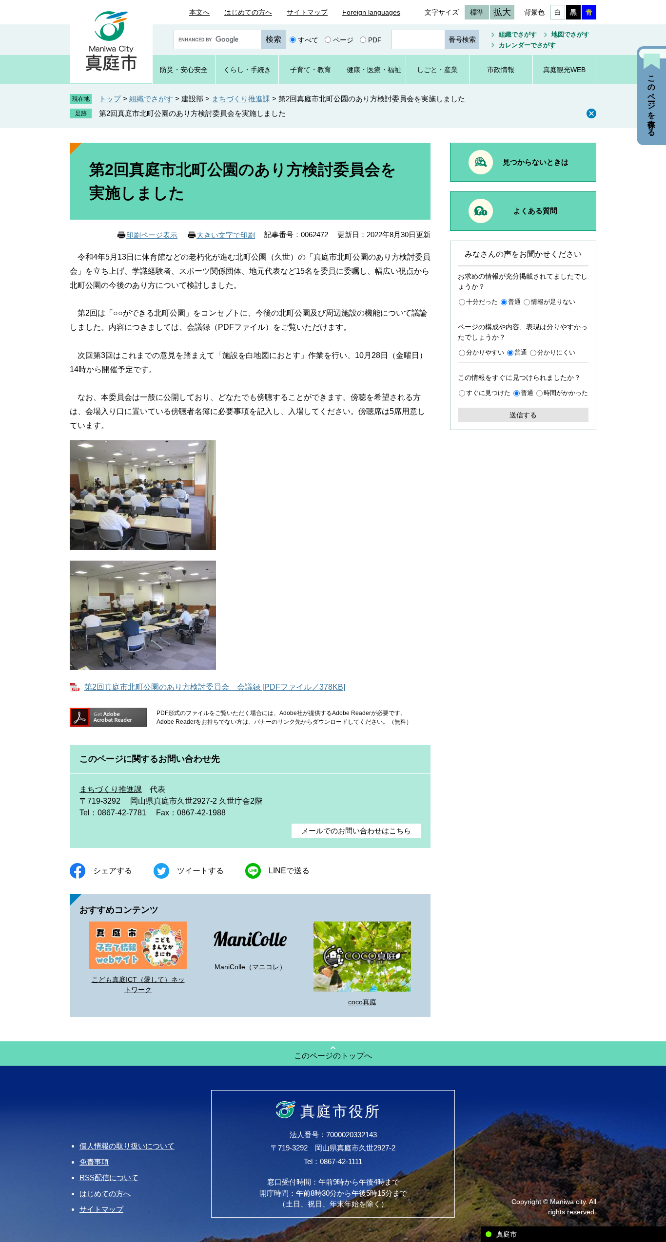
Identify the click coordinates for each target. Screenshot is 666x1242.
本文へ (199, 12)
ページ (343, 39)
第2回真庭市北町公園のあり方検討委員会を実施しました (192, 113)
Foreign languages (371, 12)
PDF (375, 39)
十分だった (482, 301)
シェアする (112, 870)
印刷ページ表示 (151, 235)
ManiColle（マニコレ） (250, 967)
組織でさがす (518, 34)
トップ (110, 98)
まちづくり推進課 (241, 98)
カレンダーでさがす (527, 45)
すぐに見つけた (488, 392)
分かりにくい (556, 352)
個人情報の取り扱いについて (127, 1146)
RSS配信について (108, 1177)
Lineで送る (289, 870)
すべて (308, 39)
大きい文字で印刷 (225, 235)
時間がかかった (566, 392)
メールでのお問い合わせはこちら (356, 831)
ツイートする (200, 870)
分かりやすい (485, 352)
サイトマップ (307, 12)
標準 (477, 12)
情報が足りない (553, 301)
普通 (514, 301)
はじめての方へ (248, 12)
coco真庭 (362, 1002)
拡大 (502, 12)
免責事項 (94, 1162)
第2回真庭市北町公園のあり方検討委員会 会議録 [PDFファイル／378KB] (214, 687)
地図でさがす (570, 34)
